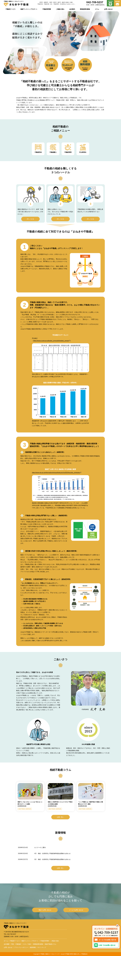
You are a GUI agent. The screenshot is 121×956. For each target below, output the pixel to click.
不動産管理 (67, 152)
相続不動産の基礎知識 (24, 809)
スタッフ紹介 (27, 944)
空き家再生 (82, 152)
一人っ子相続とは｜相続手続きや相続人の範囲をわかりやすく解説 (90, 803)
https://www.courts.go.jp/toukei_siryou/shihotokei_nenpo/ (51, 340)
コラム (97, 9)
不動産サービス (11, 9)
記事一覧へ (60, 817)
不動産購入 (53, 152)
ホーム (6, 941)
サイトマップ (41, 947)
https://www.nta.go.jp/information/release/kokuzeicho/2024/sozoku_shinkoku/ (56, 472)
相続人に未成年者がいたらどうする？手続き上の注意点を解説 (60, 803)
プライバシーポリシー (21, 947)
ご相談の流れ (60, 9)
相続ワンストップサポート (28, 9)
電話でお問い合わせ (45, 910)
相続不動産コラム (50, 944)
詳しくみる (30, 219)
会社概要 (6, 944)
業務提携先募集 (85, 9)
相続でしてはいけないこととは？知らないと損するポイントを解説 (30, 803)
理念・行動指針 (16, 944)
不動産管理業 (46, 9)
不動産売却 (38, 152)
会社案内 (72, 9)
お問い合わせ (108, 9)
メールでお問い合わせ (76, 910)
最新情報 (33, 947)
